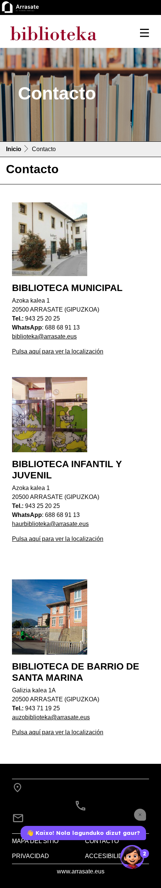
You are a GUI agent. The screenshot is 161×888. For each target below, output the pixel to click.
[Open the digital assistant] (132, 857)
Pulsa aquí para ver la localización (57, 351)
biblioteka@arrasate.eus (44, 336)
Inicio (13, 149)
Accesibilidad (108, 856)
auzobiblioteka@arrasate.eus (51, 717)
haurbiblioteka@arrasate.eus (50, 524)
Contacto (102, 841)
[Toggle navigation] (144, 32)
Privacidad (30, 856)
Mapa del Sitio (35, 841)
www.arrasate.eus (80, 871)
